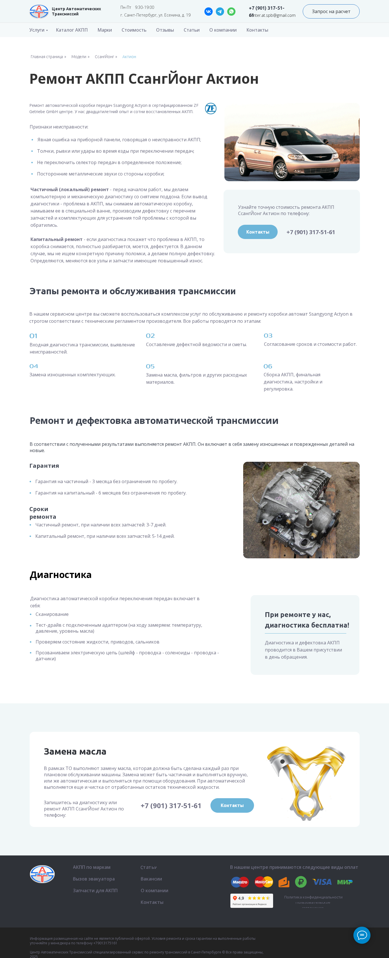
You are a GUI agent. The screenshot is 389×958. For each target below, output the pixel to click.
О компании (223, 30)
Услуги (36, 30)
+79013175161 (105, 943)
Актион (129, 56)
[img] (39, 11)
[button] (331, 11)
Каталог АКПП (72, 30)
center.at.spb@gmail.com (272, 15)
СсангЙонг (104, 56)
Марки (104, 30)
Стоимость (134, 30)
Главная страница (47, 56)
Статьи (192, 30)
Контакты (257, 30)
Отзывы (165, 30)
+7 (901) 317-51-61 (310, 232)
